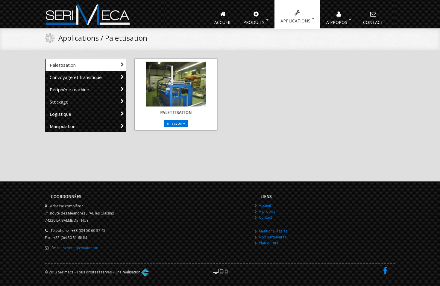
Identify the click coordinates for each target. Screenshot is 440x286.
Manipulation (62, 126)
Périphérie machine (69, 89)
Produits (254, 22)
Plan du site (268, 243)
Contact (373, 22)
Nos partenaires (272, 237)
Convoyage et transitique (76, 77)
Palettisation (63, 65)
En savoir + (176, 123)
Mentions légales (273, 231)
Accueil (222, 22)
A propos (336, 22)
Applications (295, 21)
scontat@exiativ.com (80, 247)
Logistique (60, 114)
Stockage (59, 102)
